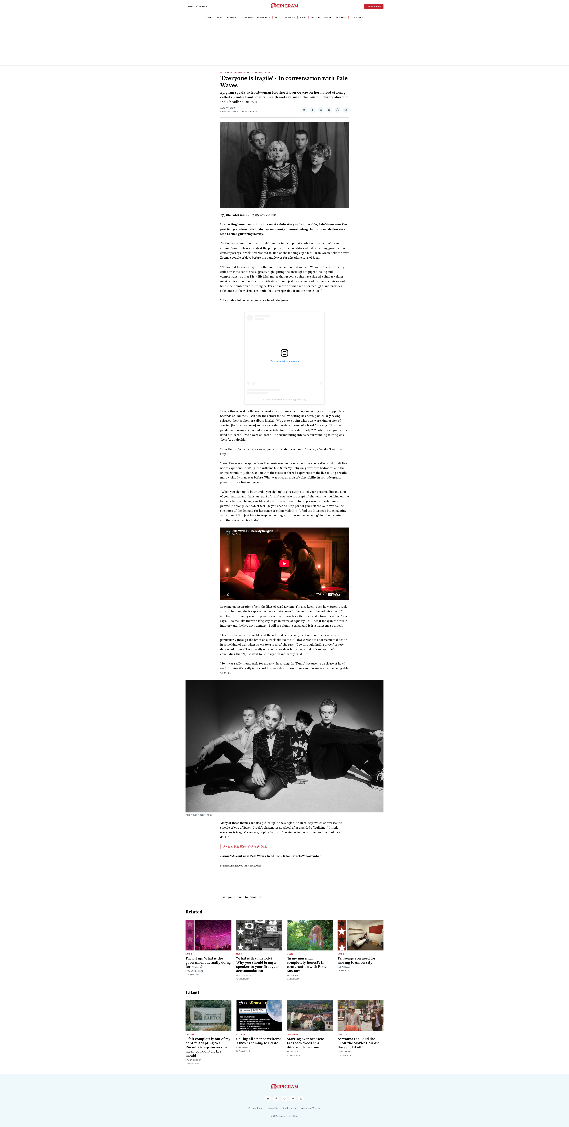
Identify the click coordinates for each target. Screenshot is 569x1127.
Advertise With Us (311, 1108)
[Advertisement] (284, 43)
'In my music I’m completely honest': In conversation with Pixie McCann (307, 964)
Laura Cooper (193, 1060)
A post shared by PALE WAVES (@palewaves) (284, 399)
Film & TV (290, 17)
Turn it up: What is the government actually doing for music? (208, 962)
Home (209, 17)
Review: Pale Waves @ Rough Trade (245, 847)
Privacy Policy (256, 1108)
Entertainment (238, 72)
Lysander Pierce (194, 971)
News (219, 17)
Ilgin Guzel (242, 1047)
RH (293, 1116)
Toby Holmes (345, 1052)
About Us (273, 1108)
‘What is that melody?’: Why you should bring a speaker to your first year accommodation (257, 964)
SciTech (315, 17)
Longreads (357, 17)
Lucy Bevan (344, 967)
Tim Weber (292, 1052)
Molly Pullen (243, 975)
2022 (252, 72)
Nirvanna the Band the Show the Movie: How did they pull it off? (358, 1043)
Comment (232, 17)
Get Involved (374, 6)
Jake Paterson (228, 108)
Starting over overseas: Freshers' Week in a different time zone (306, 1043)
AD (296, 1116)
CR (290, 1116)
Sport (327, 17)
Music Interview (267, 72)
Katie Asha (293, 975)
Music (303, 17)
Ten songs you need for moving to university (357, 960)
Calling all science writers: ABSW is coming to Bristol (258, 1041)
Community (263, 17)
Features (247, 17)
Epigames (341, 17)
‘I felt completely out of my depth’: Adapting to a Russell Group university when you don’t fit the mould (208, 1047)
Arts (277, 17)
